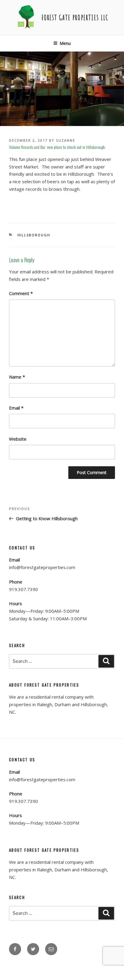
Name (17, 377)
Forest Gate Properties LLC (75, 17)
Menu (65, 43)
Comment (21, 293)
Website (17, 439)
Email (16, 408)
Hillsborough (34, 235)
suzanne (65, 140)
